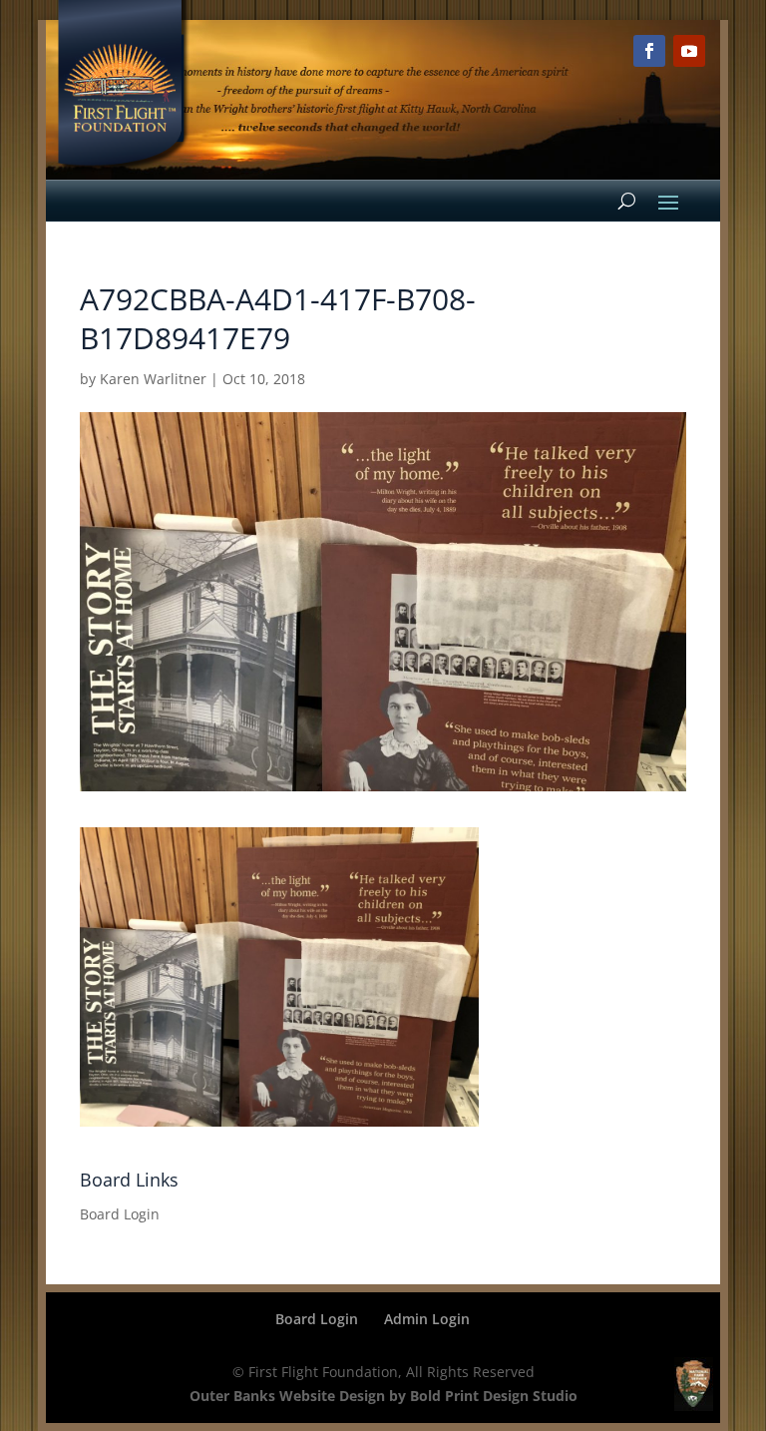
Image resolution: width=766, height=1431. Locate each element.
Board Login (120, 1213)
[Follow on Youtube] (689, 51)
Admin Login (427, 1318)
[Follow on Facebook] (649, 51)
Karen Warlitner (153, 378)
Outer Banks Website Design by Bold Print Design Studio (383, 1395)
